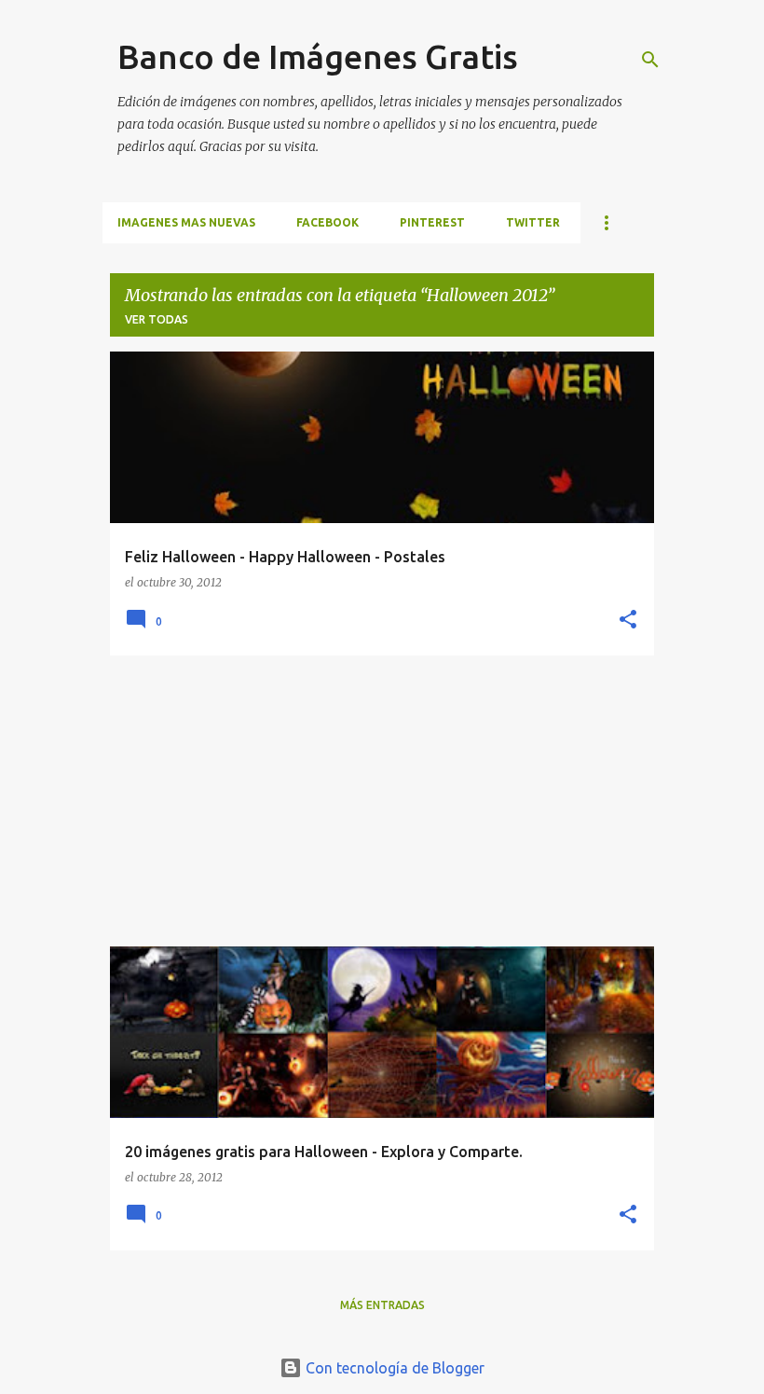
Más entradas (382, 1305)
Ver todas (156, 319)
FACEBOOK (327, 222)
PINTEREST (432, 222)
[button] (628, 620)
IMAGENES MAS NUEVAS (186, 222)
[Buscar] (650, 59)
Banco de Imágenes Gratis (317, 56)
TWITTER (533, 222)
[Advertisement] (382, 801)
